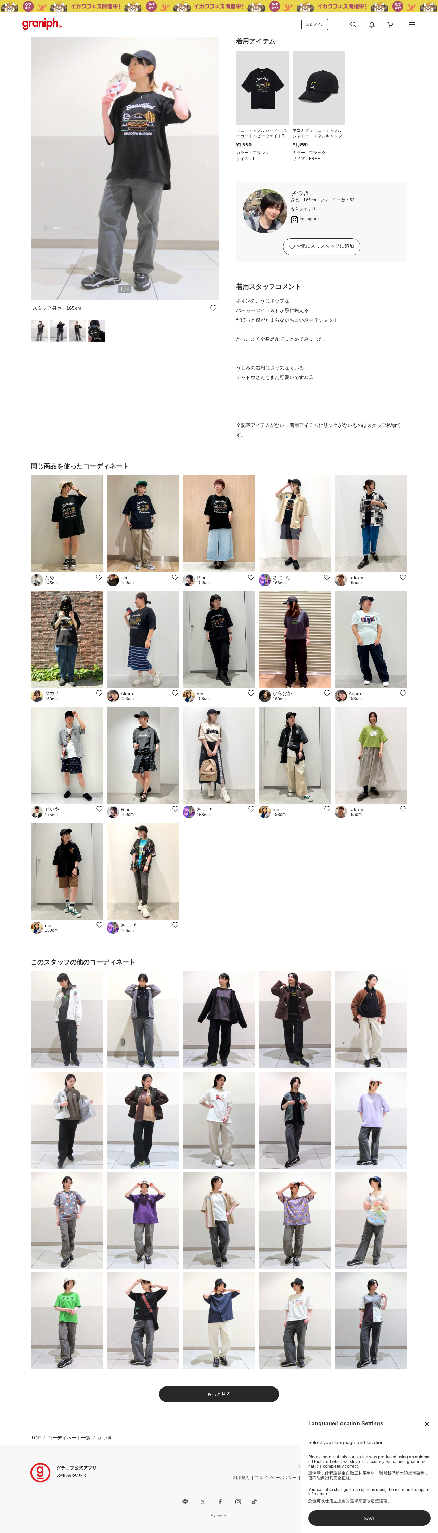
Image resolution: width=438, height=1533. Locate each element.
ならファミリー (305, 209)
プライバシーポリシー (276, 1477)
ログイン (317, 24)
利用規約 (241, 1477)
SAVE (370, 1518)
